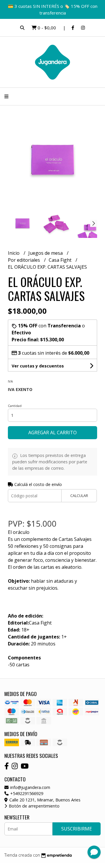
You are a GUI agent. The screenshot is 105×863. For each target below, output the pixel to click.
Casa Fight (61, 260)
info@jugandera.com (29, 787)
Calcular (79, 495)
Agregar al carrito (52, 432)
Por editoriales (24, 260)
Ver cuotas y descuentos (38, 366)
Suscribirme (76, 829)
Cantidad (15, 405)
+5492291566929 (26, 793)
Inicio (14, 253)
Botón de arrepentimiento (34, 806)
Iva (10, 381)
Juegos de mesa (46, 253)
